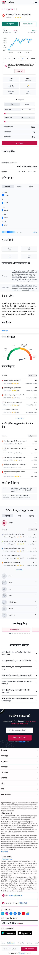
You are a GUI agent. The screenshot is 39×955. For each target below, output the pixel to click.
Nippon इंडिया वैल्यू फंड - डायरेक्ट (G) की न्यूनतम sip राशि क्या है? (17, 682)
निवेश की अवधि (8, 118)
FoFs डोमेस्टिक (10, 453)
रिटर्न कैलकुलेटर (11, 943)
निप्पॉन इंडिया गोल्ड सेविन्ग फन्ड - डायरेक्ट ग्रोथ (14, 457)
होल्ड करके (7, 186)
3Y (22, 58)
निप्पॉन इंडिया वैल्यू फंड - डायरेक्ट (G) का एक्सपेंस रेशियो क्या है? (17, 668)
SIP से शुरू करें (10, 24)
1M (5, 58)
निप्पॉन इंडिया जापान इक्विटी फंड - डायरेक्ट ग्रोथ (15, 464)
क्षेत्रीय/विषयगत (10, 444)
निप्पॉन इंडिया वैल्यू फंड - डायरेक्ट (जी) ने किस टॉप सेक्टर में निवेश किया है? (17, 700)
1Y (18, 58)
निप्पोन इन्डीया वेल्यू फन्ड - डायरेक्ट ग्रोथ (13, 402)
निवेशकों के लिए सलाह (7, 859)
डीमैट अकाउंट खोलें (19, 737)
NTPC (3, 207)
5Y (27, 58)
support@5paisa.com (15, 895)
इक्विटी (8, 516)
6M (14, 58)
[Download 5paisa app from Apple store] (24, 933)
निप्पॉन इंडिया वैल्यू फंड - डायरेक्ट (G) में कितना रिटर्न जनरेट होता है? (16, 653)
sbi (2, 199)
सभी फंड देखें (19, 570)
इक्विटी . (8, 17)
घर (2, 9)
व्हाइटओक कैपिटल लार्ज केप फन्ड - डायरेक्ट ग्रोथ (15, 541)
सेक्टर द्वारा (19, 186)
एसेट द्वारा (31, 186)
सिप (12, 104)
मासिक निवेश (8, 110)
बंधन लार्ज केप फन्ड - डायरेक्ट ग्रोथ (12, 562)
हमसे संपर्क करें (4, 851)
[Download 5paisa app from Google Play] (8, 933)
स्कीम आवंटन (29, 943)
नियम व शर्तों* (22, 741)
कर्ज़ (19, 516)
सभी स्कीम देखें (18, 418)
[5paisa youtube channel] (23, 913)
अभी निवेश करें (19, 143)
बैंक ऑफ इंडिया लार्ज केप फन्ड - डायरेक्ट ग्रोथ (14, 548)
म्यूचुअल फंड (9, 9)
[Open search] (32, 2)
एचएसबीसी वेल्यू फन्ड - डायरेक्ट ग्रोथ (12, 380)
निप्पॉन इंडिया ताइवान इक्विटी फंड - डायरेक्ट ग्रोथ (15, 441)
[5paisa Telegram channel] (2, 913)
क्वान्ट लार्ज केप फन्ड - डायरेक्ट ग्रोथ (12, 555)
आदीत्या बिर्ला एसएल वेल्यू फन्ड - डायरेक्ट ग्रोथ (14, 395)
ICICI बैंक (4, 214)
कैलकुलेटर (4, 767)
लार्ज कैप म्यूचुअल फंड (11, 537)
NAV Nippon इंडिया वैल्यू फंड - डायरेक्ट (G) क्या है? (16, 661)
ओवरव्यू (3, 943)
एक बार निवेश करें (27, 24)
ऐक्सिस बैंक (4, 222)
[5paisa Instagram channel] (6, 913)
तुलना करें (19, 71)
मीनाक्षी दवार (5, 331)
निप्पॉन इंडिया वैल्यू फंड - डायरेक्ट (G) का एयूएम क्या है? (17, 675)
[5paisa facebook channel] (15, 913)
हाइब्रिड (31, 516)
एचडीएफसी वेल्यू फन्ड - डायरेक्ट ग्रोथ (12, 388)
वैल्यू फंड (12, 17)
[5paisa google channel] (27, 913)
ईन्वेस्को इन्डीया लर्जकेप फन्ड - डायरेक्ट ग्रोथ (14, 534)
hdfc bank (4, 192)
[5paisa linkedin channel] (19, 913)
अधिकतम (33, 58)
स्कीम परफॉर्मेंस (20, 943)
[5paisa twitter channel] (10, 913)
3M (10, 58)
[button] (10, 633)
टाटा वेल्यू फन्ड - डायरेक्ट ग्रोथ (11, 409)
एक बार (27, 104)
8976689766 (23, 903)
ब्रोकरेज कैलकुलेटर (14, 629)
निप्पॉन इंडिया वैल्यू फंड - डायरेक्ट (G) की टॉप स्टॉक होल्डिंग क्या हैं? (16, 691)
